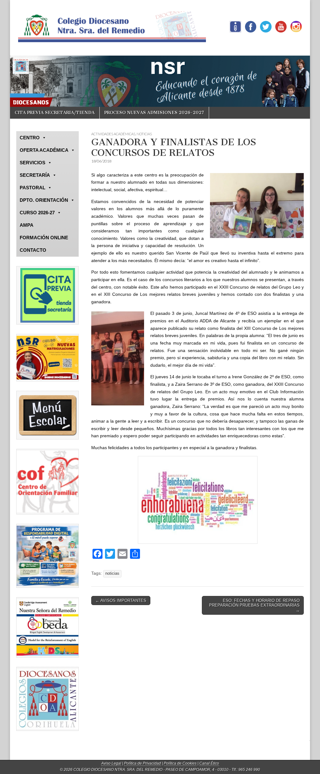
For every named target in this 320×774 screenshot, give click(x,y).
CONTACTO (33, 250)
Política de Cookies (180, 763)
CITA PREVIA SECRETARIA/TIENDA (55, 112)
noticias (112, 573)
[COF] (47, 482)
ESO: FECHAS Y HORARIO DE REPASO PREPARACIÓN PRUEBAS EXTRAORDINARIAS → (254, 605)
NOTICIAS (144, 134)
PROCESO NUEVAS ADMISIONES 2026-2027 (154, 112)
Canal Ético (209, 763)
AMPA (26, 225)
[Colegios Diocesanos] (47, 699)
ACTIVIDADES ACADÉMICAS (113, 134)
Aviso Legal (111, 763)
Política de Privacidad (142, 763)
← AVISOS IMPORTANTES (120, 600)
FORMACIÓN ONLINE (44, 237)
